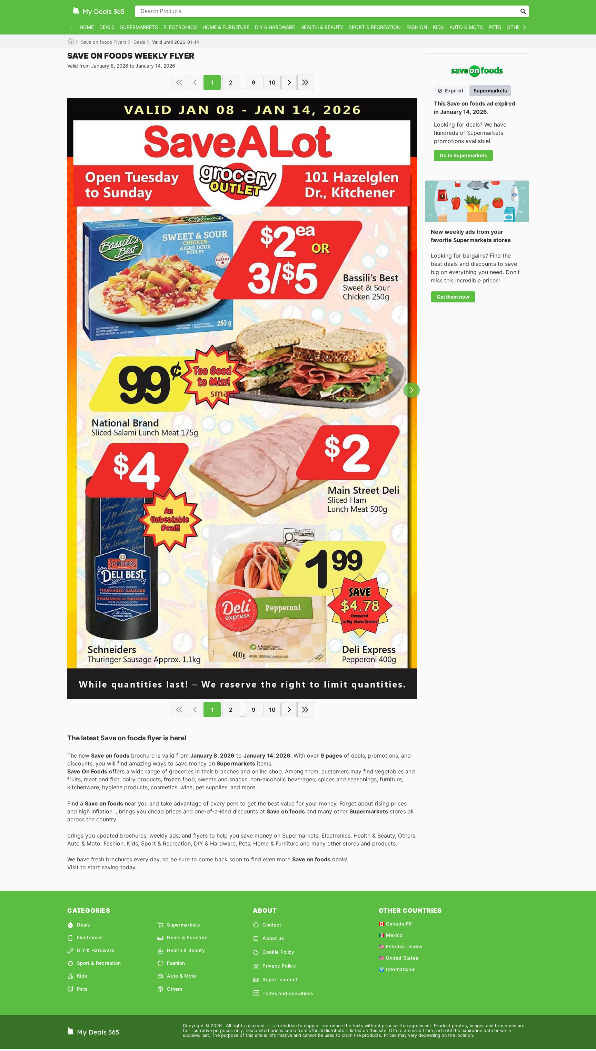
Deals (107, 27)
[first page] (179, 82)
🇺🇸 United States (398, 958)
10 (272, 82)
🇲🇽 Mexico (391, 935)
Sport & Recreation (375, 27)
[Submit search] (523, 11)
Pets (495, 27)
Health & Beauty (321, 27)
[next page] (289, 82)
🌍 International (397, 969)
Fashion (416, 27)
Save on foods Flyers (104, 42)
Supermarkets (139, 27)
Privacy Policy (279, 966)
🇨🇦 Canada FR (395, 924)
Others (516, 27)
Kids (438, 27)
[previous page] (195, 82)
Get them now (453, 297)
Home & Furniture (225, 27)
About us (273, 938)
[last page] (305, 82)
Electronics (180, 27)
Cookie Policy (278, 952)
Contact (271, 925)
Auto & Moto (466, 27)
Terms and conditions (287, 993)
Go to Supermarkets (463, 155)
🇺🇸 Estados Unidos (401, 946)
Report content (279, 979)
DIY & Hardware (275, 27)
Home (87, 27)
